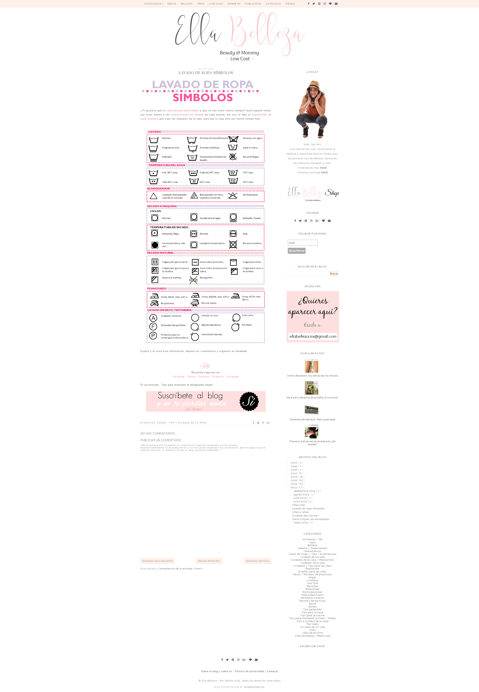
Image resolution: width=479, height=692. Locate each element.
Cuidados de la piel (312, 562)
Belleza (312, 545)
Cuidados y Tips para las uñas (313, 565)
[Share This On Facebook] (253, 423)
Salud (312, 603)
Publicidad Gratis (312, 595)
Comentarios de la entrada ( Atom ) (180, 568)
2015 (294, 480)
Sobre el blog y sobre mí (216, 671)
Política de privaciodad (249, 671)
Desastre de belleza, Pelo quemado (312, 419)
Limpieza (312, 580)
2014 (294, 483)
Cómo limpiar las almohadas (310, 519)
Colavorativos (312, 551)
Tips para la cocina (312, 615)
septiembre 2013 (305, 491)
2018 (294, 469)
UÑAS (200, 3)
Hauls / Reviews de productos (312, 574)
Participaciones (312, 592)
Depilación (312, 568)
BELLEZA (187, 3)
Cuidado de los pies (312, 557)
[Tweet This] (258, 423)
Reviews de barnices (312, 600)
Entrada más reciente (157, 561)
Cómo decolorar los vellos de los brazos (312, 375)
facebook (241, 351)
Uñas (312, 630)
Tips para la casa (312, 612)
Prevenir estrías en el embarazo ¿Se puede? (312, 443)
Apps (312, 542)
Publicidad (253, 3)
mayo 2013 (301, 522)
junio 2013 (301, 501)
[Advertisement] (208, 544)
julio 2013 (300, 497)
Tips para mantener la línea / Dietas (312, 618)
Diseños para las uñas (312, 571)
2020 (294, 462)
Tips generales (312, 609)
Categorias (153, 3)
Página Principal (209, 561)
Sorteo (312, 606)
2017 (294, 473)
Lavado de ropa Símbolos (308, 508)
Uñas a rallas (300, 512)
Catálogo (273, 3)
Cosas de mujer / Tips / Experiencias (312, 554)
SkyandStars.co (254, 687)
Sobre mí (234, 3)
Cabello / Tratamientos (312, 548)
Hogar (162, 423)
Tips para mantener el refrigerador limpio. (187, 384)
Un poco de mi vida (312, 627)
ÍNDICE (171, 3)
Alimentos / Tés (312, 539)
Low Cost (216, 3)
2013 (294, 487)
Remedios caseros (312, 597)
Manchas (312, 586)
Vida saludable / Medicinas (312, 635)
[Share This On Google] (268, 423)
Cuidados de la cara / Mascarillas (312, 559)
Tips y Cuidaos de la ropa (187, 423)
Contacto (272, 671)
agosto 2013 (302, 494)
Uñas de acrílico (312, 632)
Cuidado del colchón (305, 515)
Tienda (290, 3)
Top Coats (312, 624)
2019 (294, 466)
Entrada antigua (257, 561)
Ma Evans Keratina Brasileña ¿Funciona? (312, 397)
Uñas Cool (298, 505)
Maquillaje (312, 589)
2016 (294, 476)
